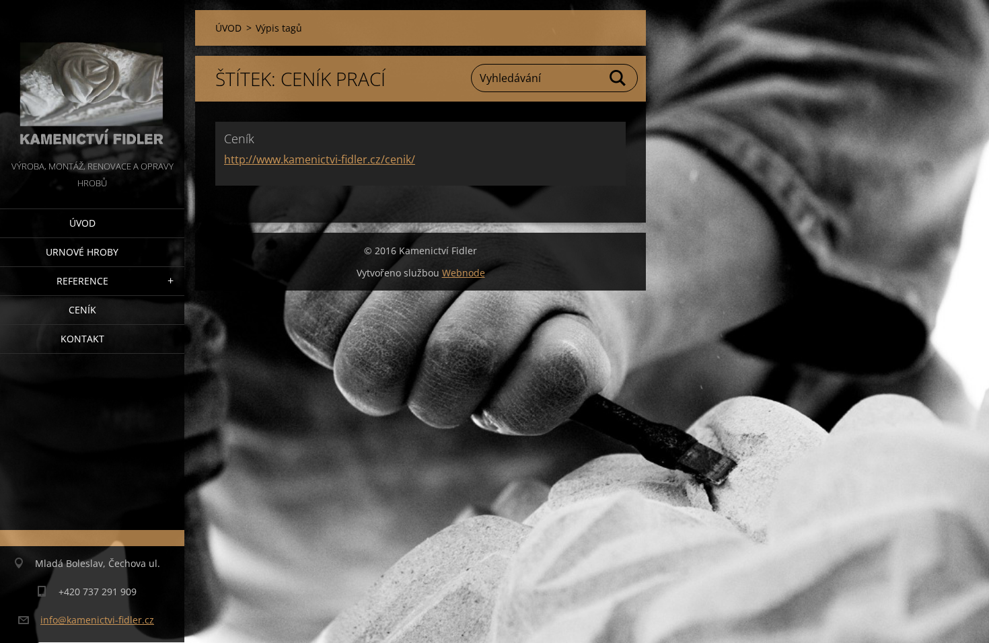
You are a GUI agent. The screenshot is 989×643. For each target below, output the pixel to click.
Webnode (463, 272)
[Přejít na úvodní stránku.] (92, 79)
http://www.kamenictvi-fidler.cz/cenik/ (319, 159)
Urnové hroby (82, 251)
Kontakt (82, 338)
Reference (82, 280)
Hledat (618, 78)
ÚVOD (82, 223)
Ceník (82, 309)
